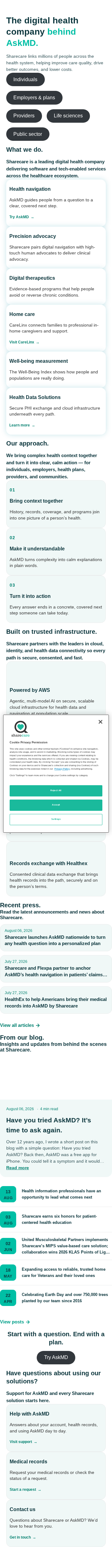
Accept (56, 805)
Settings (56, 819)
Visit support (21, 1442)
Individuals (25, 79)
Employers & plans (34, 97)
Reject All (56, 790)
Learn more (19, 425)
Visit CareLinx (21, 342)
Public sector (27, 134)
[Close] (100, 721)
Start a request (23, 1489)
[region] (56, 773)
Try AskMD (19, 217)
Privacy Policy (62, 769)
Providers (24, 115)
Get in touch (20, 1537)
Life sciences (68, 115)
